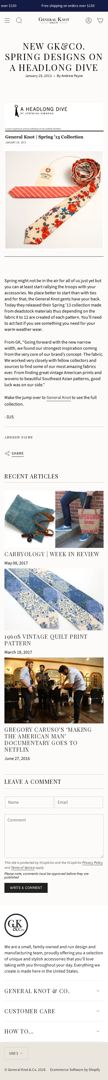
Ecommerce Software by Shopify (75, 1069)
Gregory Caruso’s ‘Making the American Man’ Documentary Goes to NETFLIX (48, 739)
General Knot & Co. (37, 990)
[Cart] (100, 20)
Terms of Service (23, 867)
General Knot (59, 398)
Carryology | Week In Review (52, 554)
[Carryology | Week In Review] (54, 519)
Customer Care (30, 1011)
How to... (19, 1031)
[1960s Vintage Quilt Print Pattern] (54, 599)
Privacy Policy (92, 862)
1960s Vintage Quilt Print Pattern (46, 640)
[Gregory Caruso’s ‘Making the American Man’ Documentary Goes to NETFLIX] (54, 691)
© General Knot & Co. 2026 (25, 1069)
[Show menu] (7, 20)
